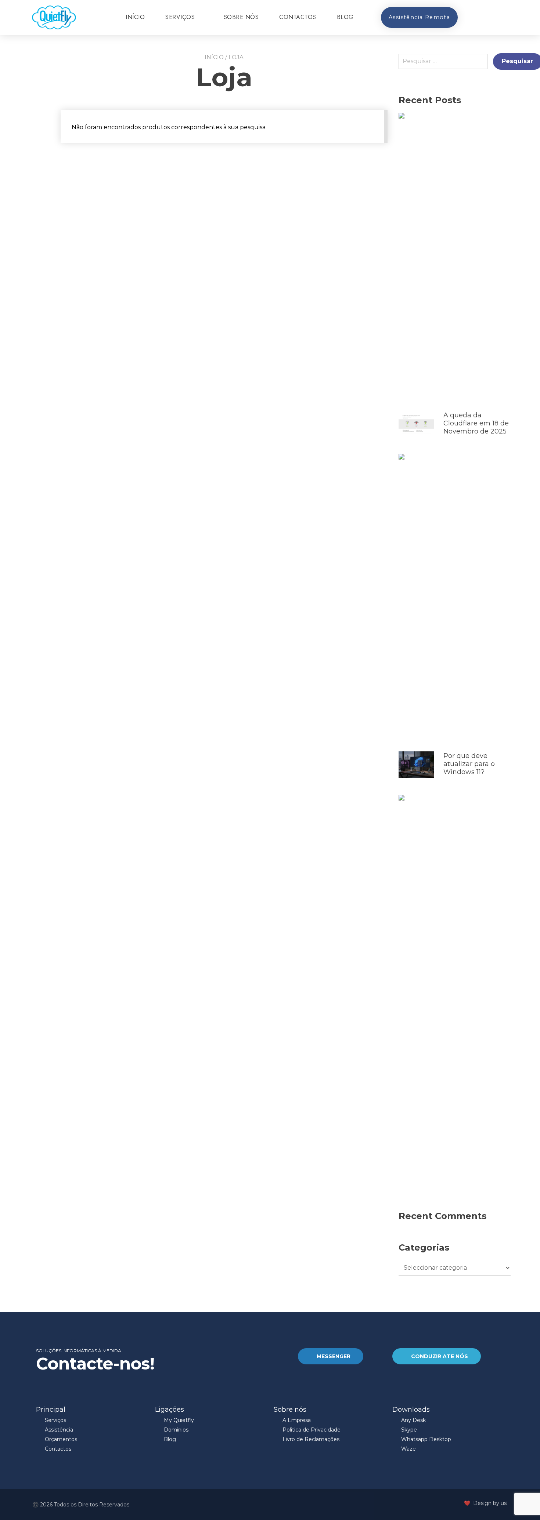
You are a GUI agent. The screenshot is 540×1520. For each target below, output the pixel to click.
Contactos (297, 17)
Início (135, 17)
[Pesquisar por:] (446, 64)
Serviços (180, 17)
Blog (345, 17)
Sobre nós (241, 17)
